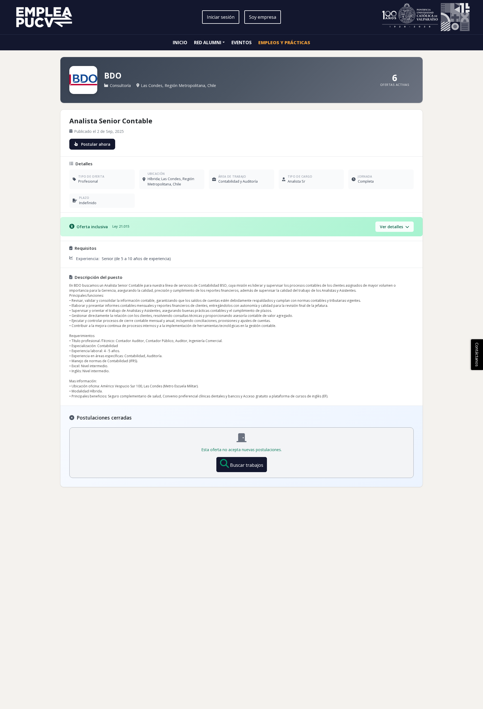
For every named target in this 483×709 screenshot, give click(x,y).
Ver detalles (392, 226)
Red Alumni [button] (207, 42)
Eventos (241, 42)
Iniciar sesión (221, 17)
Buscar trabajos (246, 465)
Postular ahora (95, 144)
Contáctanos (477, 355)
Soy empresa (262, 17)
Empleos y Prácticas (284, 42)
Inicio (180, 42)
